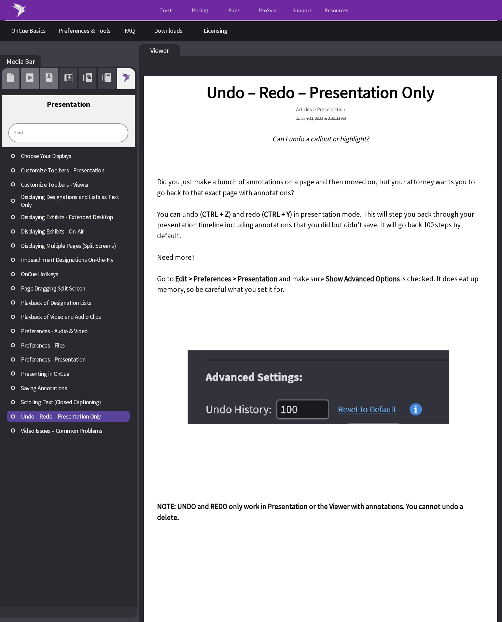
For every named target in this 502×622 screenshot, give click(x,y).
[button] (336, 10)
